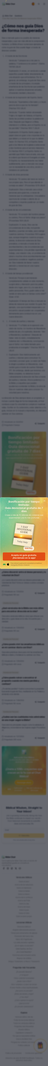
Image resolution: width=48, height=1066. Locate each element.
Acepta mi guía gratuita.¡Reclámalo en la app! (24, 556)
